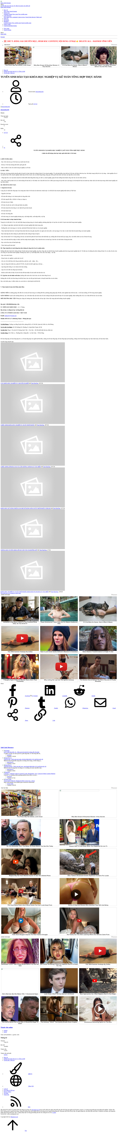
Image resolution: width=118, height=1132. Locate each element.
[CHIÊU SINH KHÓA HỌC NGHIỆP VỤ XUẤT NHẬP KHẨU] (33, 423)
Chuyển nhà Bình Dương (10, 25)
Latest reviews (21, 17)
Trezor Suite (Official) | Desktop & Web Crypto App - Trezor (19, 781)
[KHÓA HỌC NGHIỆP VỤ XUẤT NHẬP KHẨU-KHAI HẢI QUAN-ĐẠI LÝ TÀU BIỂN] (33, 590)
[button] (2, 4)
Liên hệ (6, 1089)
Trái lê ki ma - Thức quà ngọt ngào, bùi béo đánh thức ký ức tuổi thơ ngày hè (23, 759)
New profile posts (22, 14)
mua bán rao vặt (36, 1109)
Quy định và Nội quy (9, 1090)
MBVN (30, 1074)
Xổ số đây (6, 20)
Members (6, 21)
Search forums (13, 11)
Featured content (8, 14)
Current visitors (8, 23)
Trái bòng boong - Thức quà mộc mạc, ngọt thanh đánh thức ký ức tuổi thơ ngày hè (25, 766)
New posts (6, 11)
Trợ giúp (6, 1093)
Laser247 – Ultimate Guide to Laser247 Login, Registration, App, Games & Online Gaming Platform (29, 773)
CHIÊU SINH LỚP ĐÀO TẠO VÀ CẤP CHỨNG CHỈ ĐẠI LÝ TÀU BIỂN (21, 466)
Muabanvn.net (14, 1117)
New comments (14, 17)
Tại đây (54, 1112)
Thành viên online (7, 1027)
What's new (7, 12)
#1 (4, 147)
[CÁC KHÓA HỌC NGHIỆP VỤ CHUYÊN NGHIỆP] (33, 382)
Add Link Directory (7, 747)
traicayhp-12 (10, 762)
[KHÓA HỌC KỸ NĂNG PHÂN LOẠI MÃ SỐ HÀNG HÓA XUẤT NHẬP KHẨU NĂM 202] (33, 507)
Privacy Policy (7, 1091)
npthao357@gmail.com (10, 315)
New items (6, 17)
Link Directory (7, 15)
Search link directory (31, 17)
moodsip (9, 755)
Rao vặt (6, 10)
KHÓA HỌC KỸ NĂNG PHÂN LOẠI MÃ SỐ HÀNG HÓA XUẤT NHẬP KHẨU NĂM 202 (26, 508)
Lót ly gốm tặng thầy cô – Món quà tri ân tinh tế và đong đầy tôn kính (21, 752)
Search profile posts (26, 23)
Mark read (39, 17)
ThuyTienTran (34, 383)
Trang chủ (6, 1094)
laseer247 (9, 776)
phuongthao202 (40, 91)
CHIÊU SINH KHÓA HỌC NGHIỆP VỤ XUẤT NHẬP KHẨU (18, 425)
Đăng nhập (3, 34)
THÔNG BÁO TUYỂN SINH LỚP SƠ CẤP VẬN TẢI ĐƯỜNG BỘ (19, 550)
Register (3, 37)
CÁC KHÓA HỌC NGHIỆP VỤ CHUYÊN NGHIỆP (15, 383)
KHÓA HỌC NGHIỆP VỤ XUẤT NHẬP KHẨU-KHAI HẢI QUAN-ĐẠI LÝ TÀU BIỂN (25, 591)
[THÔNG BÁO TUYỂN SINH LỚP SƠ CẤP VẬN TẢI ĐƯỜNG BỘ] (33, 548)
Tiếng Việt (31, 1086)
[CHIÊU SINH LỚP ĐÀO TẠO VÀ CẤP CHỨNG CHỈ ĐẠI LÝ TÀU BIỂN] (33, 465)
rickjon (5, 1030)
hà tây (5, 1032)
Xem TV (6, 18)
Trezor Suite (10, 783)
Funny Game (7, 24)
